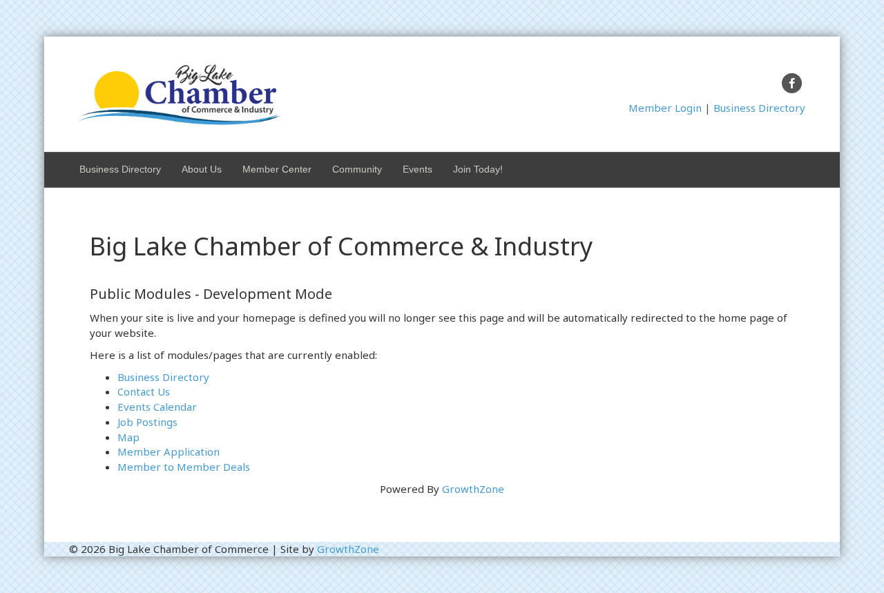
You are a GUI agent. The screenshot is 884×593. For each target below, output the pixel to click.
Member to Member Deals (183, 467)
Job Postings (147, 422)
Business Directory (759, 108)
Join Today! (478, 169)
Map (128, 437)
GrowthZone (473, 489)
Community (357, 169)
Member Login (665, 108)
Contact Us (143, 391)
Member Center (276, 169)
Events (417, 169)
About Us (202, 169)
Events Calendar (157, 407)
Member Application (168, 451)
